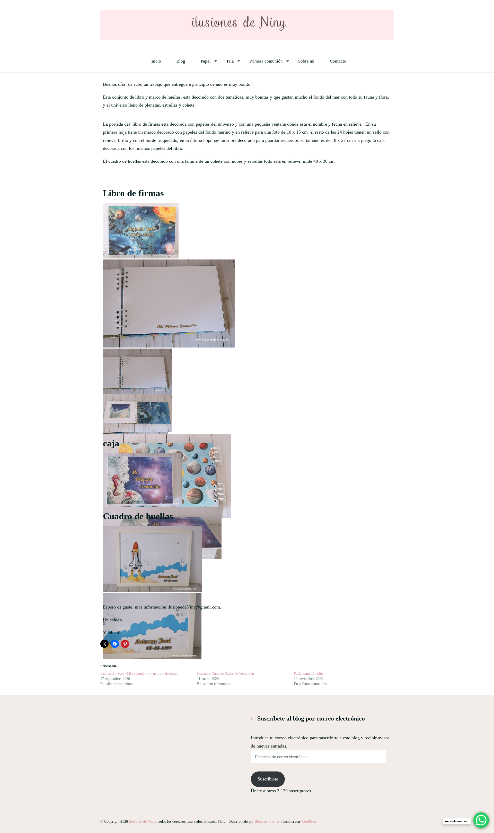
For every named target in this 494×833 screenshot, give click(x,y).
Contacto (338, 61)
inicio (156, 61)
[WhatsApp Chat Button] (481, 820)
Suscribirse (268, 779)
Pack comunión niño (309, 673)
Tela (230, 61)
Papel (206, 61)
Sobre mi (306, 61)
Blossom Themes (267, 821)
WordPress (308, 821)
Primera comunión (266, 61)
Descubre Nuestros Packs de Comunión (225, 673)
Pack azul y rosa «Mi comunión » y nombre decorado (139, 673)
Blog (181, 61)
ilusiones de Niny (142, 821)
